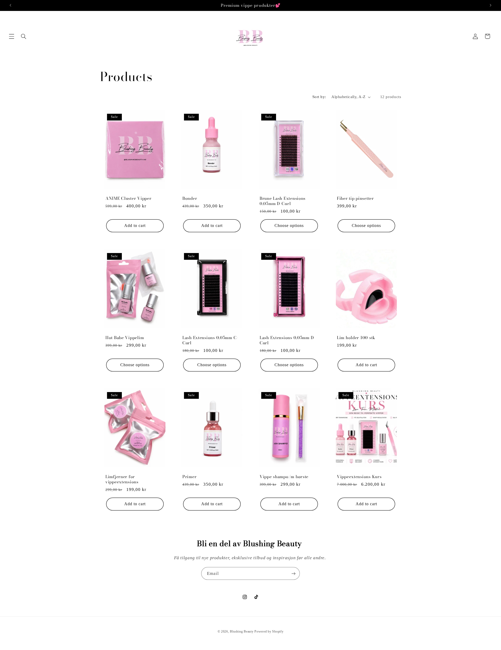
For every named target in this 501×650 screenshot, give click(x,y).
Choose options (289, 225)
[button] (11, 36)
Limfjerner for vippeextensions (122, 479)
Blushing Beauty (241, 631)
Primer (189, 477)
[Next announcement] (490, 5)
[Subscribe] (294, 573)
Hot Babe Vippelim (124, 337)
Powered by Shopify (268, 631)
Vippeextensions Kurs (359, 477)
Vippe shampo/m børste (284, 477)
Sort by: (319, 97)
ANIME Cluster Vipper (128, 198)
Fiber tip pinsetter (355, 198)
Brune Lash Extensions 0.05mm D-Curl (283, 201)
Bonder (189, 198)
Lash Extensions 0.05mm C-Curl (210, 340)
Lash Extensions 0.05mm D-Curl (287, 340)
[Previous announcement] (10, 5)
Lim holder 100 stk (356, 337)
